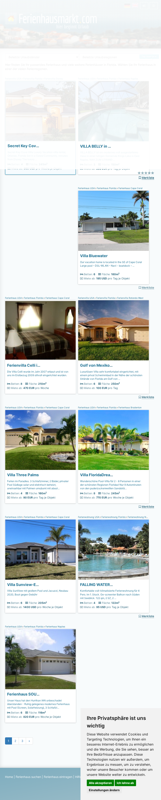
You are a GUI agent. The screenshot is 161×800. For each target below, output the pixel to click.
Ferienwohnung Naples (139, 517)
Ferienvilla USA (86, 298)
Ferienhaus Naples (55, 626)
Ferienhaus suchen (28, 777)
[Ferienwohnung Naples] (113, 549)
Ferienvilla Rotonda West (130, 298)
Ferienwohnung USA (89, 517)
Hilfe (78, 777)
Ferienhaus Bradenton (130, 407)
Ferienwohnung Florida (113, 517)
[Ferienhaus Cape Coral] (113, 220)
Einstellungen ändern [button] (104, 790)
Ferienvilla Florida (106, 298)
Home (9, 777)
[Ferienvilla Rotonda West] (113, 330)
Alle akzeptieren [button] (100, 783)
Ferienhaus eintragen (58, 777)
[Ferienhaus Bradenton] (113, 440)
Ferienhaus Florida (106, 188)
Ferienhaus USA (86, 188)
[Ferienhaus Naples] (40, 659)
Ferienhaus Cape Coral (130, 188)
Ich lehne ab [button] (125, 783)
